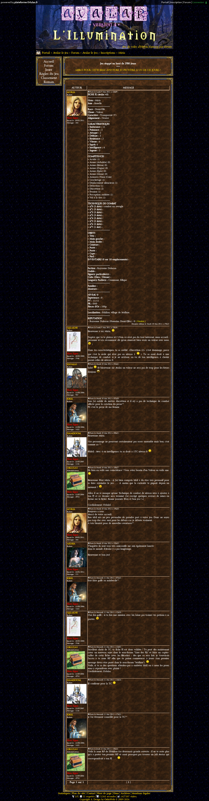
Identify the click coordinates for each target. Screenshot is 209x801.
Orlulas (72, 468)
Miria (121, 52)
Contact (91, 793)
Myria (71, 92)
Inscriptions (108, 52)
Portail (165, 2)
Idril (70, 398)
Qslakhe (72, 327)
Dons (116, 793)
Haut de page (104, 793)
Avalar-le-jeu (60, 52)
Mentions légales (141, 793)
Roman (49, 82)
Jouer (48, 70)
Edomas (72, 364)
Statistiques (64, 793)
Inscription (176, 2)
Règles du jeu (48, 74)
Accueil (49, 61)
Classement (49, 78)
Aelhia (71, 543)
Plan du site (78, 793)
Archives (125, 793)
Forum (187, 2)
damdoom (74, 433)
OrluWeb (109, 799)
